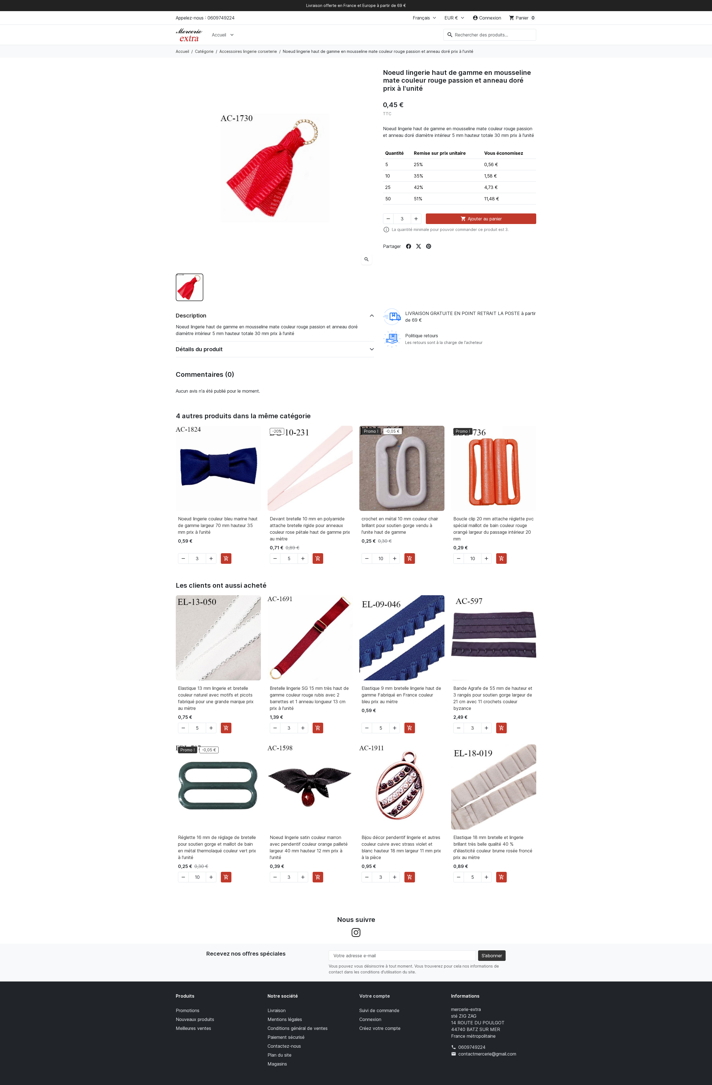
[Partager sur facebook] (408, 246)
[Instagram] (356, 932)
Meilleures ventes (193, 1028)
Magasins (277, 1064)
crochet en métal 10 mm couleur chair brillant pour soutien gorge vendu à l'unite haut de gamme (400, 525)
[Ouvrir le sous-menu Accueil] (232, 35)
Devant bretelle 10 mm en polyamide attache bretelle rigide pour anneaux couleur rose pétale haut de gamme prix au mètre (310, 529)
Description (191, 315)
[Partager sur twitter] (418, 246)
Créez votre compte (379, 1028)
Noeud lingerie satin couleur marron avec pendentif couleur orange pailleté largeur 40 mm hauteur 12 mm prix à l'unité (309, 847)
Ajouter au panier (481, 219)
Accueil (219, 35)
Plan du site (279, 1055)
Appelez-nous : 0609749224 (205, 18)
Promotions (187, 1010)
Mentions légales (285, 1019)
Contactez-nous (284, 1046)
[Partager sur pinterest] (428, 246)
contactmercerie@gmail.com (487, 1054)
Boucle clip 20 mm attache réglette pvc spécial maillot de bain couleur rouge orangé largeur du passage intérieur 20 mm (493, 529)
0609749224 (472, 1047)
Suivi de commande (379, 1010)
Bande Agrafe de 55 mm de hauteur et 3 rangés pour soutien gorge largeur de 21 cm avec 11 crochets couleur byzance (492, 698)
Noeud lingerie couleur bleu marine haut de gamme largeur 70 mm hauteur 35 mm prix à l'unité (218, 525)
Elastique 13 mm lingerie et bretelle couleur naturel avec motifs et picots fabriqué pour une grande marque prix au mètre (216, 698)
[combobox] (489, 35)
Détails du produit (199, 349)
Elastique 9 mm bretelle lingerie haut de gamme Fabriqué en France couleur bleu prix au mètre (401, 694)
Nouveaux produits (195, 1019)
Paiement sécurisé (286, 1037)
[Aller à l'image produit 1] (189, 287)
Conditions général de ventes (298, 1028)
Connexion (370, 1019)
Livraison (277, 1010)
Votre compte (374, 996)
